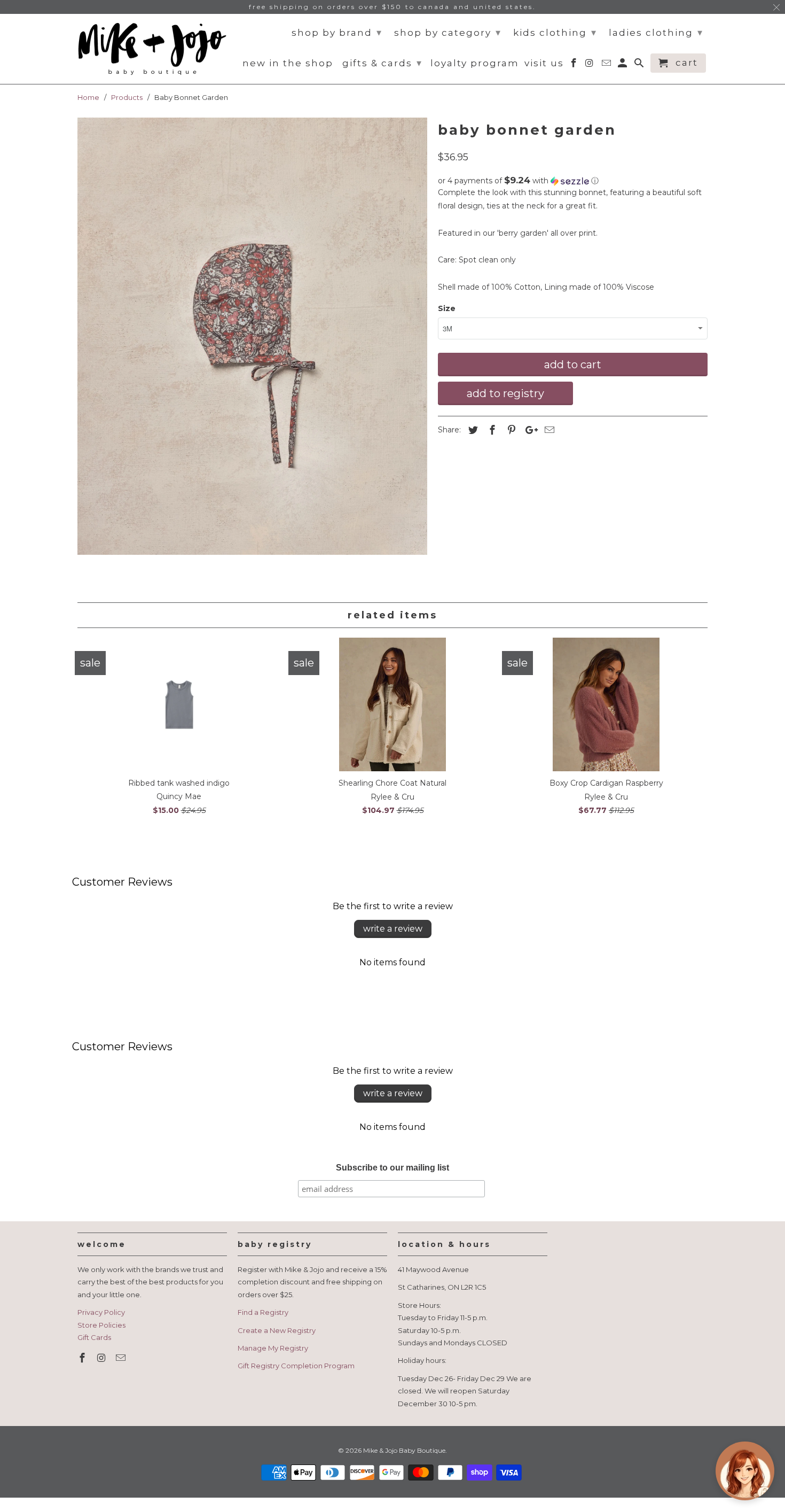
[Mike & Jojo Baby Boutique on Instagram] (102, 1358)
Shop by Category (447, 32)
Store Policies (101, 1325)
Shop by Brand (337, 32)
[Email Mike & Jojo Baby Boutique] (122, 1358)
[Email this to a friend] (547, 430)
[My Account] (623, 65)
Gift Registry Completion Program (296, 1365)
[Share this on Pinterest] (510, 430)
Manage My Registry (273, 1348)
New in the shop (287, 63)
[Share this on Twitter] (471, 430)
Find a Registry (263, 1312)
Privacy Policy (101, 1312)
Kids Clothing (555, 32)
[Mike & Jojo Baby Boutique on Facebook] (83, 1358)
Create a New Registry (277, 1330)
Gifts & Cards (382, 63)
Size (447, 308)
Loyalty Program (474, 63)
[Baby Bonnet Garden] (252, 336)
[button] (573, 180)
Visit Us (544, 63)
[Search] (640, 65)
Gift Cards (94, 1337)
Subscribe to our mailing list (392, 1167)
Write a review (392, 929)
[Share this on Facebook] (490, 430)
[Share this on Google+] (528, 430)
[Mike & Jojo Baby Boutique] (152, 49)
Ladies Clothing (656, 32)
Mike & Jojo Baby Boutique (404, 1450)
